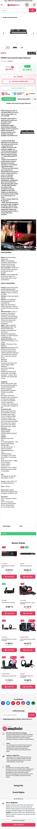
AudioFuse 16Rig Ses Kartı (26, 565)
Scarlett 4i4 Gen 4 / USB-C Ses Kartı (8, 566)
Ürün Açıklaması (9, 99)
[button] (3, 33)
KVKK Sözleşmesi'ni (9, 719)
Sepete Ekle (10, 576)
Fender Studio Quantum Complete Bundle (27, 640)
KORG (3, 53)
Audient (22, 674)
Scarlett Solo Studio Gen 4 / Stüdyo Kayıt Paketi (9, 640)
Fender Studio (24, 637)
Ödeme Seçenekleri (24, 99)
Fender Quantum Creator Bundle (9, 676)
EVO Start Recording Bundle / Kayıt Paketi (26, 676)
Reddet (8, 812)
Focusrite (4, 563)
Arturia (22, 563)
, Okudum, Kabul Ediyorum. (17, 719)
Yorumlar (4, 533)
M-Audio (4, 600)
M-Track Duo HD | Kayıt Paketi (8, 602)
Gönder (32, 715)
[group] (18, 31)
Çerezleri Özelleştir (18, 820)
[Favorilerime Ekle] (15, 561)
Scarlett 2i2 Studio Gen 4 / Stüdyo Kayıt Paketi (27, 603)
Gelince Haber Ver (20, 81)
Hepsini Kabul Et (18, 825)
